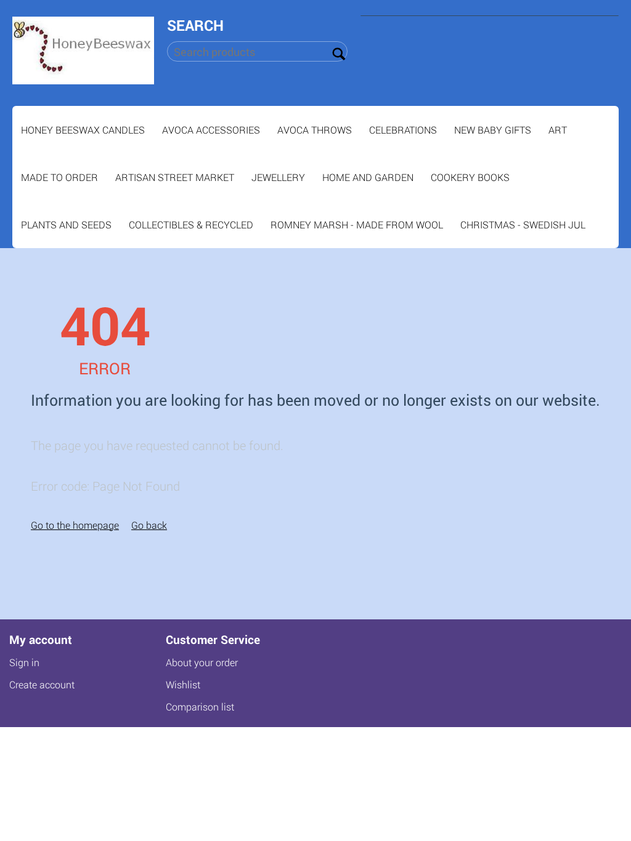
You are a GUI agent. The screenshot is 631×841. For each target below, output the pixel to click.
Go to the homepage (75, 524)
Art (557, 129)
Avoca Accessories (211, 129)
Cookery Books (470, 177)
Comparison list (200, 706)
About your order (202, 662)
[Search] (338, 52)
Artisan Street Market (174, 177)
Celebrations (403, 129)
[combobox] (257, 51)
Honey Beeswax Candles (83, 129)
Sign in (24, 662)
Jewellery (278, 177)
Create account (42, 684)
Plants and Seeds (66, 224)
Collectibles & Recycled (191, 224)
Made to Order (59, 177)
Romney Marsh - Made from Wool (357, 224)
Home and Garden (367, 177)
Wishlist (183, 684)
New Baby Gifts (492, 129)
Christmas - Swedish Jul (522, 224)
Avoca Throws (314, 129)
